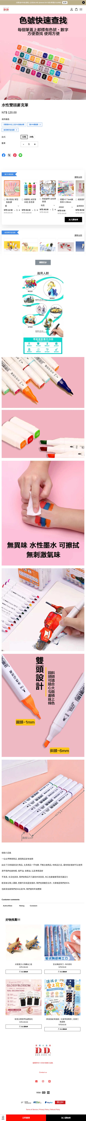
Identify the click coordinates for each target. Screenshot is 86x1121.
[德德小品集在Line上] (49, 1082)
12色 (24, 137)
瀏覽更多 (43, 262)
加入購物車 (73, 219)
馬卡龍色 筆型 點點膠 (12, 200)
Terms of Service (32, 1109)
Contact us (43, 1072)
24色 (31, 137)
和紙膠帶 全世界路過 (49, 200)
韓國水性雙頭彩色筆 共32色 (20, 1115)
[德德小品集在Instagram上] (43, 1082)
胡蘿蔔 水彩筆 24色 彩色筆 (30, 200)
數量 (3, 143)
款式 (3, 137)
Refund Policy (55, 1109)
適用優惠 (5, 119)
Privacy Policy (44, 1109)
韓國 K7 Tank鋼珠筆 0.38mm (66, 200)
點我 (65, 2)
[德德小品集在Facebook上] (36, 1082)
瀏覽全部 (78, 177)
